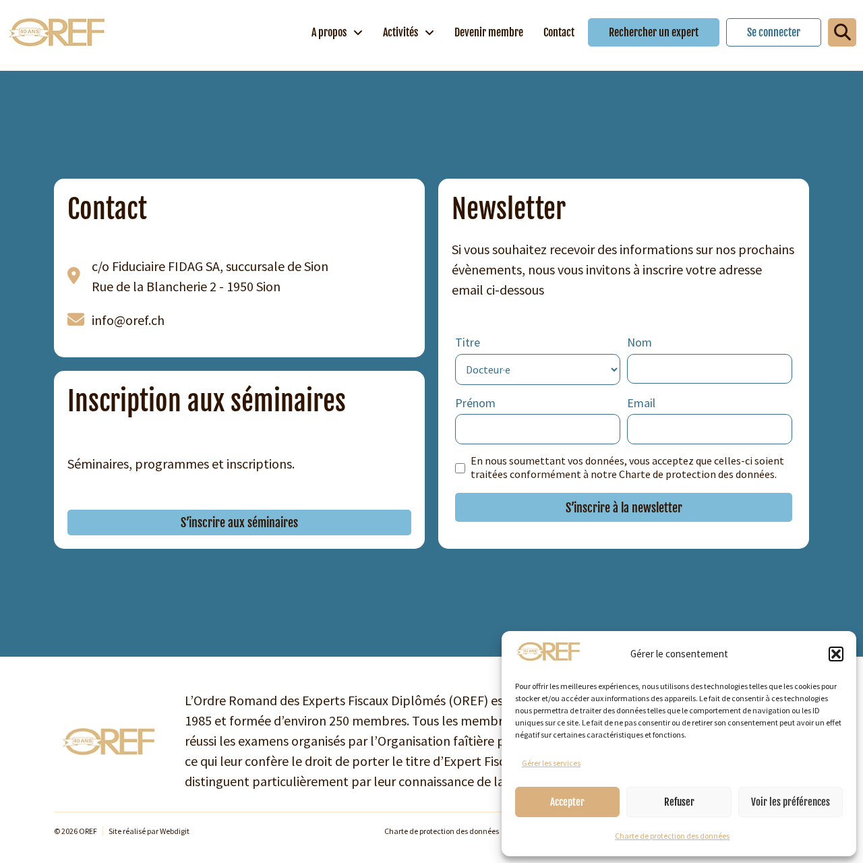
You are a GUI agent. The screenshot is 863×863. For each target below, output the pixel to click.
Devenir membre (488, 32)
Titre (467, 342)
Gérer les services (551, 763)
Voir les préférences (790, 802)
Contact (558, 32)
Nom (639, 342)
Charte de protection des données (672, 836)
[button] (836, 654)
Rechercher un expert (653, 32)
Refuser (679, 802)
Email (641, 403)
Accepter (567, 802)
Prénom (475, 403)
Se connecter (773, 32)
